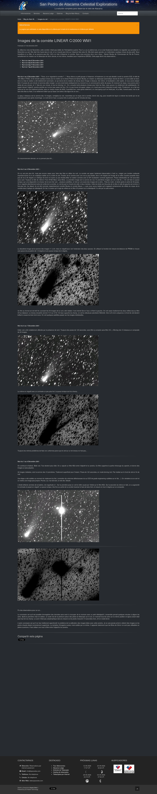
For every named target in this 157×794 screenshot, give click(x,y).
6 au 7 (30, 65)
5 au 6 (30, 63)
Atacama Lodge (48, 13)
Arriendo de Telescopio (61, 770)
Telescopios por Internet (61, 774)
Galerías (60, 13)
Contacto (86, 13)
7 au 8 (30, 67)
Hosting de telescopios (60, 772)
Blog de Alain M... (29, 19)
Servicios (37, 13)
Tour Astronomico (59, 766)
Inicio (19, 19)
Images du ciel (43, 19)
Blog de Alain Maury (72, 13)
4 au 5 (30, 60)
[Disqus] (78, 672)
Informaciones (25, 13)
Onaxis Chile (33, 787)
